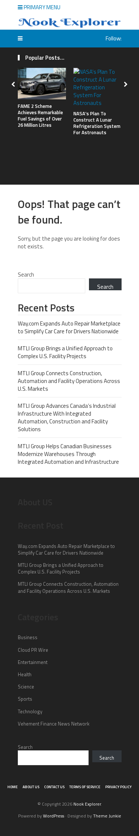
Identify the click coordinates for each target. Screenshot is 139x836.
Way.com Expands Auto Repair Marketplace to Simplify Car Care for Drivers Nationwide (69, 327)
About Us (31, 787)
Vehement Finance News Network (53, 723)
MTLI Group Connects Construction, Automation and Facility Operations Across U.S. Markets (69, 381)
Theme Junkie (107, 815)
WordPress (53, 815)
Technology (30, 711)
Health (25, 674)
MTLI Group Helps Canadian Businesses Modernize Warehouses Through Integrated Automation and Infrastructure (68, 454)
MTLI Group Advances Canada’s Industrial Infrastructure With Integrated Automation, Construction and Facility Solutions (67, 417)
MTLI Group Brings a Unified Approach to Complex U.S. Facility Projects (65, 352)
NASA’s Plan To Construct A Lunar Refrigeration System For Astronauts (96, 123)
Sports (25, 699)
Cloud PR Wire (33, 650)
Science (26, 686)
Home (12, 787)
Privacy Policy (118, 787)
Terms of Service (84, 787)
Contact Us (54, 787)
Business (27, 637)
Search (26, 274)
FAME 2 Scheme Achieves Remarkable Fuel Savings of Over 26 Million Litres (40, 115)
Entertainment (32, 662)
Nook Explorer (87, 803)
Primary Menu (41, 7)
